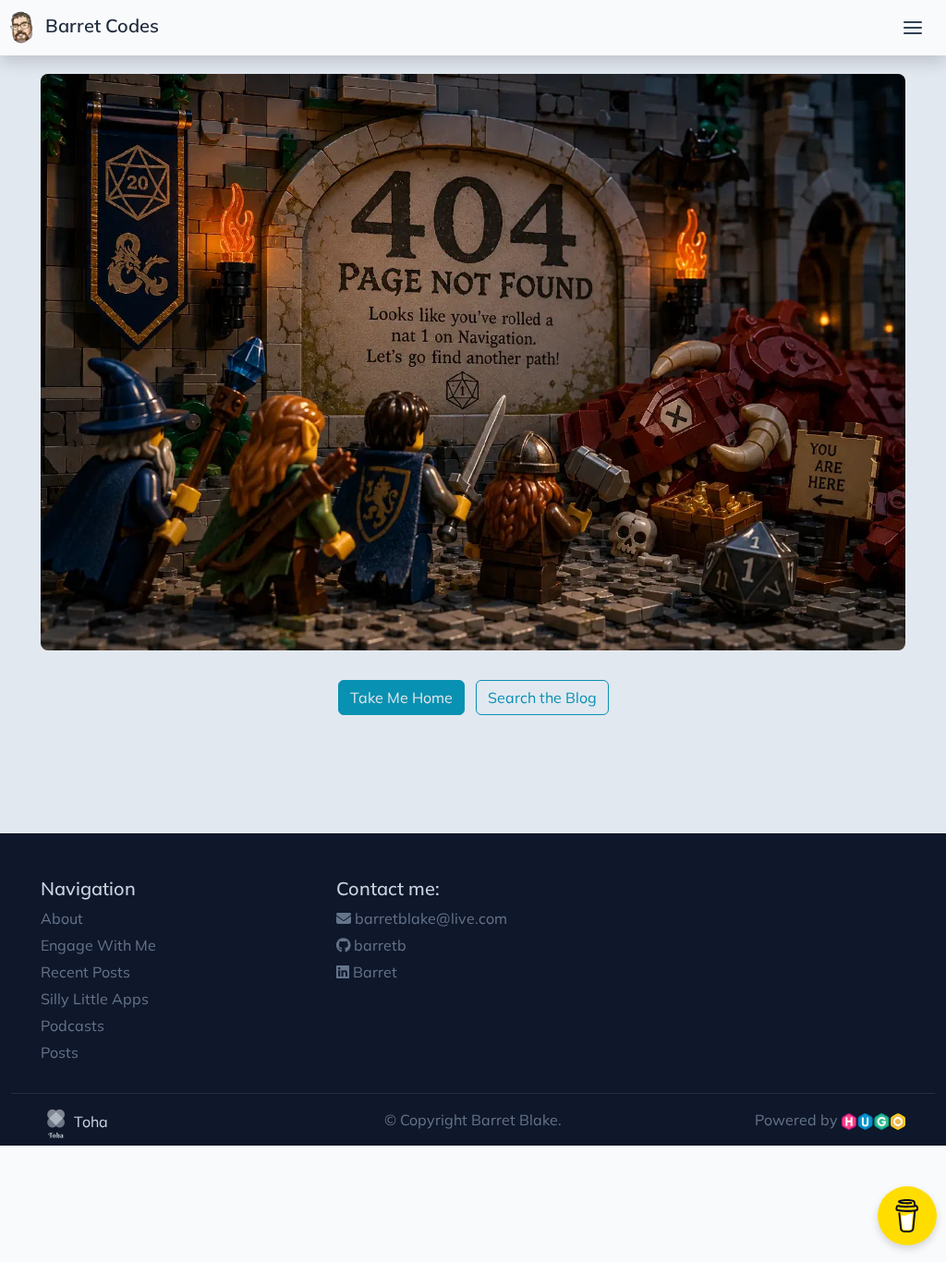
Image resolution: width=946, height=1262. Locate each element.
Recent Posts (85, 972)
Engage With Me (98, 945)
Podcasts (72, 1025)
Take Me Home (401, 697)
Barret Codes (100, 25)
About (62, 918)
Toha (89, 1121)
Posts (60, 1052)
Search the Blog (542, 697)
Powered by (798, 1119)
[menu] (913, 27)
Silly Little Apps (95, 998)
